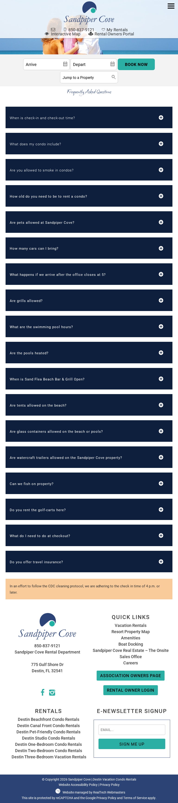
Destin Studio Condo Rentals (48, 738)
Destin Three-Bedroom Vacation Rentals (48, 756)
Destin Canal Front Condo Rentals (48, 725)
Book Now (136, 64)
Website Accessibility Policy (78, 785)
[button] (171, 21)
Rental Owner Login (130, 690)
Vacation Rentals (130, 625)
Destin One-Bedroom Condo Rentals (48, 744)
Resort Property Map (130, 631)
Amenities (130, 638)
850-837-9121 (47, 645)
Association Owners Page (130, 675)
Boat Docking (130, 644)
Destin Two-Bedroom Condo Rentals (48, 750)
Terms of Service (135, 798)
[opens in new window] (42, 693)
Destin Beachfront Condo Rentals (48, 719)
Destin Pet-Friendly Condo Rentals (48, 732)
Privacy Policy (110, 785)
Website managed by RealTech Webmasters (94, 792)
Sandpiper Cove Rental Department (47, 652)
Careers (130, 663)
